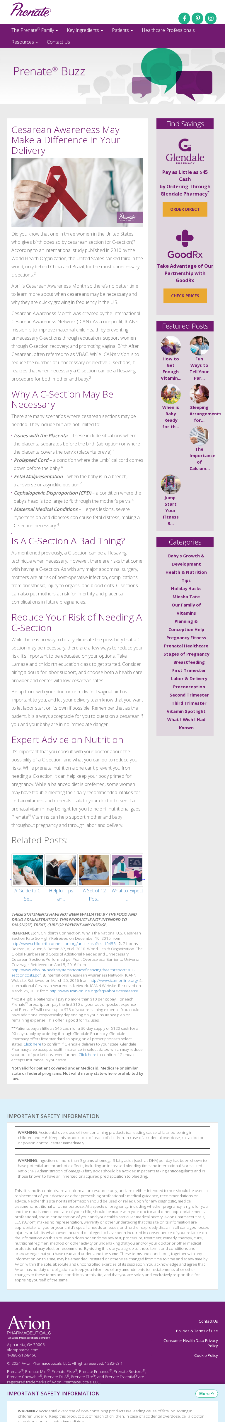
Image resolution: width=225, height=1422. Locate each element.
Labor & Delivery (189, 678)
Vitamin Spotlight (186, 711)
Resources (23, 42)
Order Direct (185, 209)
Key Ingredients (83, 30)
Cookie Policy (206, 1355)
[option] (28, 878)
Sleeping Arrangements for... (205, 413)
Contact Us (58, 42)
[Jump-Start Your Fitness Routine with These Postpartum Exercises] (171, 484)
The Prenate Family (33, 29)
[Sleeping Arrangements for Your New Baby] (199, 394)
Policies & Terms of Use (197, 1330)
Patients (121, 30)
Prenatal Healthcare (186, 646)
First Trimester (189, 670)
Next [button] (143, 878)
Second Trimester (189, 695)
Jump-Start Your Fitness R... (171, 510)
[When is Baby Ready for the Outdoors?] (171, 394)
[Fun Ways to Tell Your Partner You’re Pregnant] (199, 346)
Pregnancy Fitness (186, 637)
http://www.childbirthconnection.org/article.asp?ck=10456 (63, 943)
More (204, 1393)
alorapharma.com (22, 1349)
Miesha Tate (186, 596)
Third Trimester (189, 703)
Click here (32, 1044)
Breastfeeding (189, 662)
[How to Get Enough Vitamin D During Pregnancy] (171, 346)
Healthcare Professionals (168, 30)
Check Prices (185, 295)
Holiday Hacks (186, 588)
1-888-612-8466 (21, 1355)
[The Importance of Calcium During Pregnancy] (199, 436)
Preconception (189, 687)
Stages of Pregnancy (186, 654)
